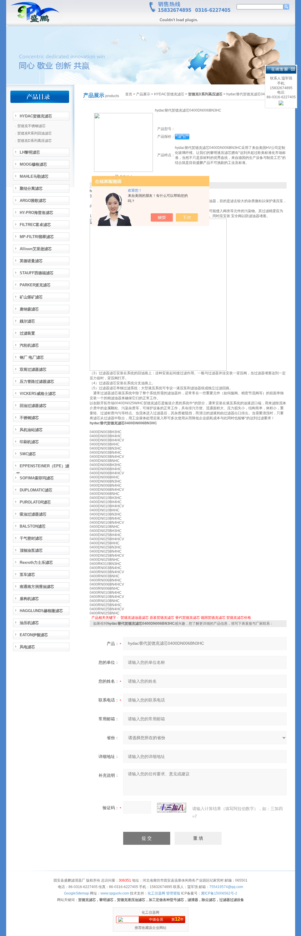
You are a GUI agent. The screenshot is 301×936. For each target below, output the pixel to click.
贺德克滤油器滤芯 (135, 618)
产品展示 (143, 94)
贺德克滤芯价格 (238, 618)
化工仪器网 (150, 912)
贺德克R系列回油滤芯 (34, 133)
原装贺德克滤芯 (162, 618)
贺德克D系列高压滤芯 (34, 141)
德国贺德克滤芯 (213, 618)
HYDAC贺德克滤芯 (169, 94)
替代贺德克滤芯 (187, 618)
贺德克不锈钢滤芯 (31, 126)
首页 (128, 94)
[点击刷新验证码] (171, 808)
